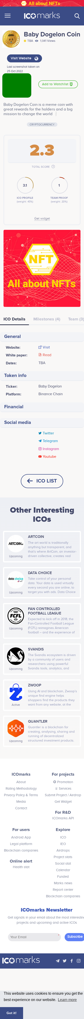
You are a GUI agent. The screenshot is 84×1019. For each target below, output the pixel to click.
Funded (63, 877)
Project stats (63, 857)
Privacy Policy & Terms (21, 795)
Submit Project (56, 795)
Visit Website (21, 58)
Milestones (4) (46, 319)
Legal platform (21, 844)
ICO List (46, 481)
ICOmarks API (63, 818)
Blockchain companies (21, 850)
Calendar (63, 870)
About (21, 782)
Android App (21, 837)
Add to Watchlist (55, 84)
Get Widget (63, 802)
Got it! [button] (12, 1013)
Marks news (63, 883)
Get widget (42, 218)
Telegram (50, 441)
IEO (63, 844)
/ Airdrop (74, 795)
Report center (63, 890)
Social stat (63, 864)
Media (21, 802)
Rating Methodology (21, 789)
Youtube (49, 457)
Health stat (21, 867)
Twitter (48, 433)
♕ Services (63, 789)
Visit (46, 347)
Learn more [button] (67, 1000)
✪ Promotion (63, 782)
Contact (21, 808)
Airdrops (63, 850)
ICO (63, 837)
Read (47, 355)
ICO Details (14, 319)
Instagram (51, 449)
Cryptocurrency (42, 124)
